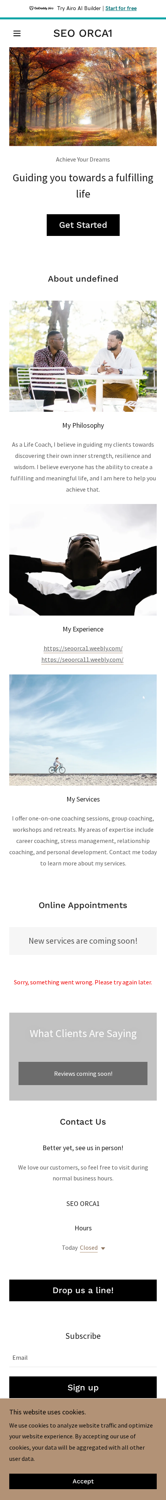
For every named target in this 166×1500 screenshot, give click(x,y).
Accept (83, 1481)
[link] (82, 33)
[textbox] (83, 1357)
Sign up (83, 1387)
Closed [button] (89, 1247)
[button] (20, 33)
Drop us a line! (83, 1290)
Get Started (83, 225)
